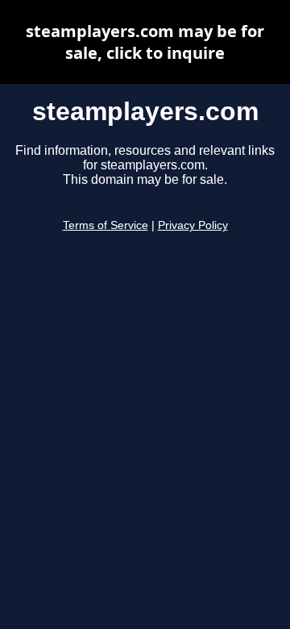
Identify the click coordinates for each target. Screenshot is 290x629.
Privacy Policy (193, 225)
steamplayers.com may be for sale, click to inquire (145, 42)
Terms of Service (105, 225)
